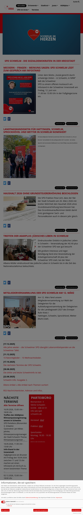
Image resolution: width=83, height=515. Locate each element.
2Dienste (9, 506)
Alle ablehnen (5, 510)
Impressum (59, 497)
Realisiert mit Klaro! (77, 513)
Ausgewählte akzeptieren (40, 510)
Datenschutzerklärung (32, 497)
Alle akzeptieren (76, 510)
